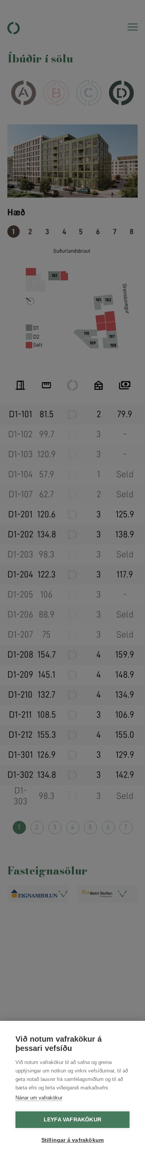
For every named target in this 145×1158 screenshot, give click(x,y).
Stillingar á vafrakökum (72, 1140)
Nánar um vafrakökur (38, 1098)
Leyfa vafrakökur (72, 1120)
